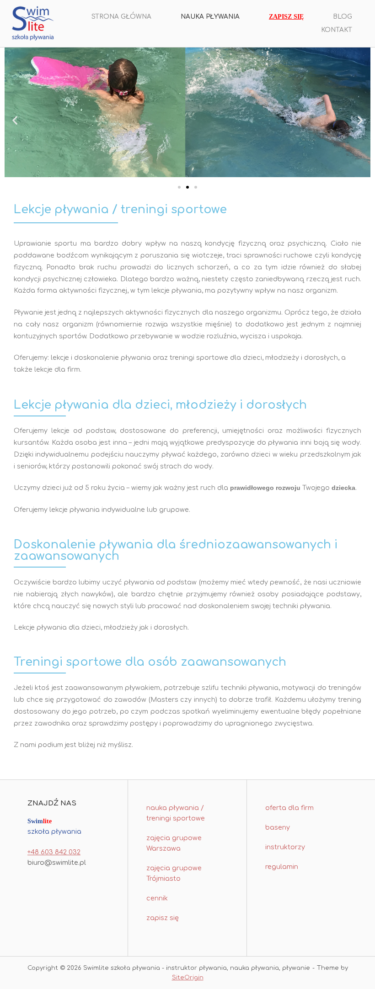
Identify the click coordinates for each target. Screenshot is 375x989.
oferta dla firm (289, 807)
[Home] (32, 23)
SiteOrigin (188, 977)
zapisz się (162, 917)
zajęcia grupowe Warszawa (174, 843)
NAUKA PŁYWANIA (210, 16)
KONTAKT (336, 29)
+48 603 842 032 (53, 852)
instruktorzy (285, 847)
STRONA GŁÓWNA (121, 16)
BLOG (342, 16)
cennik (157, 898)
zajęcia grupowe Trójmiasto (174, 873)
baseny (277, 827)
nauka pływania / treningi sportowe (175, 813)
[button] (15, 120)
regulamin (281, 866)
